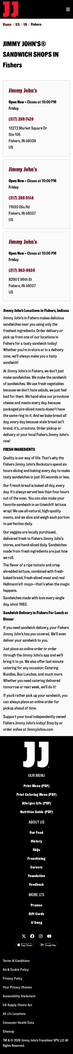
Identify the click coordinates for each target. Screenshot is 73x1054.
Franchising (36, 858)
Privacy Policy (12, 978)
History (36, 841)
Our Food (36, 833)
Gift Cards (36, 914)
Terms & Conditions (16, 960)
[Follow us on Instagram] (41, 936)
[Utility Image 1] (25, 944)
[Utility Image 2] (48, 944)
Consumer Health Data (18, 1022)
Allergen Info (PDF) (36, 803)
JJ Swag (36, 922)
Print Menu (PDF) (37, 786)
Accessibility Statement (19, 996)
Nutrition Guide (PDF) (36, 812)
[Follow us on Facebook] (32, 936)
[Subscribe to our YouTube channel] (49, 936)
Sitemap (8, 1031)
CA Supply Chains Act (17, 1005)
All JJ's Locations (14, 1013)
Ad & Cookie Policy (16, 969)
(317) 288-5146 (21, 198)
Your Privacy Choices (17, 987)
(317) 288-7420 (21, 119)
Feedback (36, 884)
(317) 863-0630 (22, 270)
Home (7, 24)
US (17, 24)
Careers (36, 867)
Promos (36, 905)
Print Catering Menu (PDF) (36, 795)
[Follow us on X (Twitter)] (24, 936)
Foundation (36, 876)
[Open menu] (68, 9)
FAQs (36, 850)
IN (25, 24)
